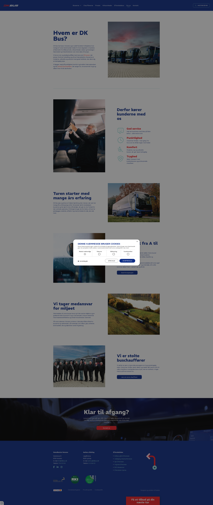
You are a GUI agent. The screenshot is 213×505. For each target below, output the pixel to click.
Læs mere (126, 248)
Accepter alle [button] (127, 260)
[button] (83, 261)
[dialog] (106, 252)
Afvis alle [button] (111, 260)
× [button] (137, 241)
